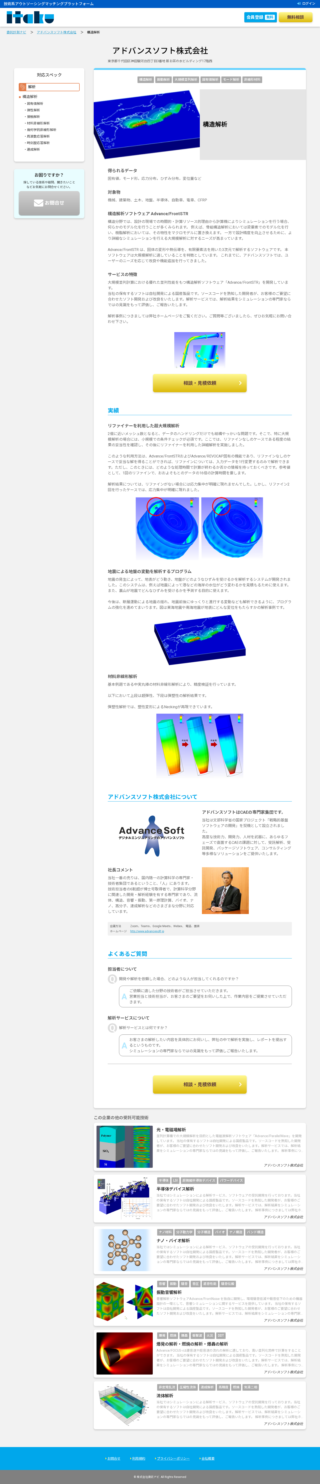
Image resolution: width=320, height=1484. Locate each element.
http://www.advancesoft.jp (147, 931)
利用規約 (138, 1458)
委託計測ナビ (16, 32)
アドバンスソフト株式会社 (56, 32)
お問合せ (113, 1458)
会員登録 (260, 17)
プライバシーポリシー (173, 1458)
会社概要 (208, 1458)
